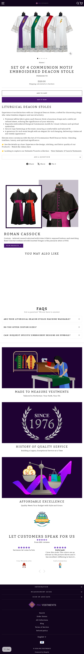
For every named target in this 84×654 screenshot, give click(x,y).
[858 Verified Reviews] (42, 528)
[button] (40, 571)
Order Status (42, 616)
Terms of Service (42, 627)
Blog (42, 623)
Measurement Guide (41, 592)
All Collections (42, 620)
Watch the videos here (21, 147)
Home (41, 63)
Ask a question (42, 157)
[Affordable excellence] (42, 477)
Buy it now (42, 99)
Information (41, 587)
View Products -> (13, 245)
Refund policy (42, 631)
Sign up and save (41, 597)
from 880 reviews (42, 542)
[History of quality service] (42, 422)
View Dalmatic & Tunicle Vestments (66, 151)
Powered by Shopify (42, 652)
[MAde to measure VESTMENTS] (42, 367)
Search (42, 613)
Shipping (32, 84)
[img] (42, 540)
